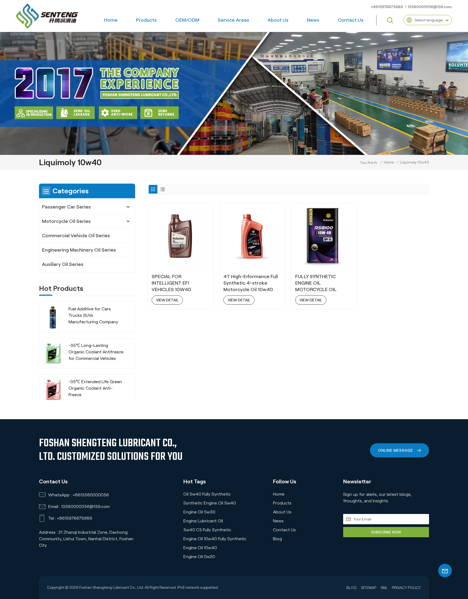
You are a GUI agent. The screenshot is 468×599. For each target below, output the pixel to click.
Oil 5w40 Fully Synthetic (207, 494)
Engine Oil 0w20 (199, 556)
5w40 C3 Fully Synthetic (207, 530)
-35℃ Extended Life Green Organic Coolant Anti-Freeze (95, 388)
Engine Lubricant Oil (203, 521)
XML (384, 587)
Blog (277, 538)
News (313, 20)
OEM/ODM (187, 20)
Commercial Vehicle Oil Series (76, 235)
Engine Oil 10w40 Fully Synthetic (214, 538)
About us (278, 20)
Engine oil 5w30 (199, 512)
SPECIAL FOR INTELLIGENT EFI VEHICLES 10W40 (171, 283)
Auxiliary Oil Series (62, 264)
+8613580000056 (91, 495)
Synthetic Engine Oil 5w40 (209, 503)
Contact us (350, 20)
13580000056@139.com (430, 7)
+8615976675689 (387, 7)
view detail (167, 300)
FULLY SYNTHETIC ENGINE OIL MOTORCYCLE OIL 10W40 (316, 283)
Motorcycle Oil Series (66, 221)
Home (111, 20)
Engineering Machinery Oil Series (79, 250)
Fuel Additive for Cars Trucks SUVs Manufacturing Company (93, 315)
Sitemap (368, 587)
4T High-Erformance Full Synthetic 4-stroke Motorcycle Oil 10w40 (250, 283)
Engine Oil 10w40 (200, 547)
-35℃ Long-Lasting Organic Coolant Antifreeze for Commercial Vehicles (96, 352)
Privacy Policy (406, 587)
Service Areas (233, 20)
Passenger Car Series (66, 207)
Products (146, 20)
